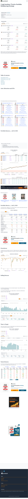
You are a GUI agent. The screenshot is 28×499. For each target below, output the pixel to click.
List (21, 255)
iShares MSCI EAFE (9, 108)
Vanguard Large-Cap (9, 106)
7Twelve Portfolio (4, 157)
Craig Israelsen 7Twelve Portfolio (6, 115)
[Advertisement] (14, 9)
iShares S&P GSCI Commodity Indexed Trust (8, 113)
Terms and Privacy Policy (4, 480)
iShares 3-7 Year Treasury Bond (9, 111)
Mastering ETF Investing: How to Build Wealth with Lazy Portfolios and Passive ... (5, 201)
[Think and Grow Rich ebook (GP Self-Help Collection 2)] (14, 196)
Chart (20, 255)
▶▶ (17, 379)
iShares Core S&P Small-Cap (9, 109)
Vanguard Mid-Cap (9, 110)
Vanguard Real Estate (9, 105)
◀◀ (10, 379)
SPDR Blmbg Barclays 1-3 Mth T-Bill (8, 112)
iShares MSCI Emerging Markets (9, 107)
